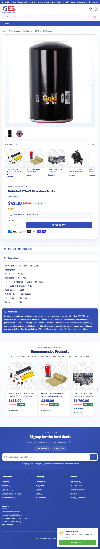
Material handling (9, 498)
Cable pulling (7, 490)
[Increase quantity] (22, 225)
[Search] (95, 17)
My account (41, 498)
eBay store (40, 486)
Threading (6, 486)
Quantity (12, 221)
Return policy (75, 482)
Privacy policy (73, 464)
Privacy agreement (77, 498)
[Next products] (97, 389)
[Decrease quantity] (11, 225)
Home (4, 31)
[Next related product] (93, 144)
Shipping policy (76, 486)
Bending (5, 482)
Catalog (39, 494)
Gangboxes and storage (11, 494)
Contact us (40, 482)
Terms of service (58, 464)
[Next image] (90, 82)
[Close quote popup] (95, 531)
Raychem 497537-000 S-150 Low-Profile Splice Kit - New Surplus (21, 395)
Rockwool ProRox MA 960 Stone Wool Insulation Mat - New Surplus (52, 395)
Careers (39, 490)
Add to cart (60, 225)
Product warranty (77, 490)
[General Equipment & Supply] (9, 9)
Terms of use (75, 494)
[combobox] (48, 17)
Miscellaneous (14, 31)
